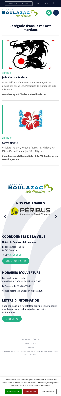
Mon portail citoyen (19, 3)
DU (57, 3)
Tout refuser (30, 391)
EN (45, 3)
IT (50, 3)
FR (38, 3)
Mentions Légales (30, 339)
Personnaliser (48, 391)
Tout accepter (13, 391)
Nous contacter (16, 261)
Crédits (30, 347)
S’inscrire (12, 318)
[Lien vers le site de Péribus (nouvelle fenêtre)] (30, 211)
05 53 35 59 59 (14, 254)
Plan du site (30, 343)
